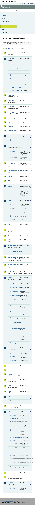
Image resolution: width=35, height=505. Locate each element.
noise (9, 391)
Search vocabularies (9, 48)
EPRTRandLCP (12, 163)
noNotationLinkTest (16, 437)
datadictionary (12, 130)
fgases (10, 186)
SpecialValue (15, 332)
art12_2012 (11, 58)
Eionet (8, 10)
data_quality (15, 68)
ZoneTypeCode (16, 343)
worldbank (11, 482)
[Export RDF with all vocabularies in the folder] (30, 60)
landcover (11, 347)
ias (9, 235)
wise (9, 477)
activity (14, 151)
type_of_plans (15, 90)
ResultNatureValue (16, 322)
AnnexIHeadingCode (16, 251)
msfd (9, 385)
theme (13, 340)
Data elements (5, 21)
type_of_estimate (16, 87)
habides (10, 230)
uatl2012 (14, 360)
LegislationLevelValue (16, 302)
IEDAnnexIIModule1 (14, 245)
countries (14, 191)
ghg (9, 224)
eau (13, 425)
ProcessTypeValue (16, 318)
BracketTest (15, 418)
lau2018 (10, 374)
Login (23, 3)
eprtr (9, 146)
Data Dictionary (14, 10)
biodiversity (11, 118)
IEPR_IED (11, 272)
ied (9, 240)
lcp (9, 380)
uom (9, 473)
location (14, 72)
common (10, 126)
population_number (16, 75)
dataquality (11, 136)
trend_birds (15, 84)
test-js (13, 440)
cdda (9, 122)
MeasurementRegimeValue (16, 306)
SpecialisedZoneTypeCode (16, 328)
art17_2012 (11, 106)
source (14, 211)
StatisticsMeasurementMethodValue (16, 335)
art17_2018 (11, 112)
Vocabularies (5, 26)
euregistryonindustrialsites (14, 170)
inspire (10, 277)
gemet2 (10, 200)
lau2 (9, 370)
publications (11, 397)
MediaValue (15, 311)
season (14, 81)
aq (8, 52)
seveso (10, 406)
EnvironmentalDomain (16, 295)
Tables (3, 18)
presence (14, 78)
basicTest (14, 415)
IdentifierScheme (16, 299)
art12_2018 (11, 95)
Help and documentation (8, 13)
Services (4, 29)
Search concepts (20, 48)
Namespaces (5, 32)
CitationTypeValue (16, 287)
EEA (9, 1)
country (14, 488)
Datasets (4, 15)
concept (14, 204)
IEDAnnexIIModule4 (14, 264)
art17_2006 (11, 100)
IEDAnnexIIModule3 (14, 257)
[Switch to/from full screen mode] (25, 3)
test (9, 411)
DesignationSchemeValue (16, 291)
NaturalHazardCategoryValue (16, 314)
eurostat (10, 176)
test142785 (14, 443)
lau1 (9, 366)
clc (13, 353)
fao (9, 180)
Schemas (4, 24)
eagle (13, 356)
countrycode (15, 64)
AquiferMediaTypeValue (16, 283)
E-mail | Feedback (6, 500)
